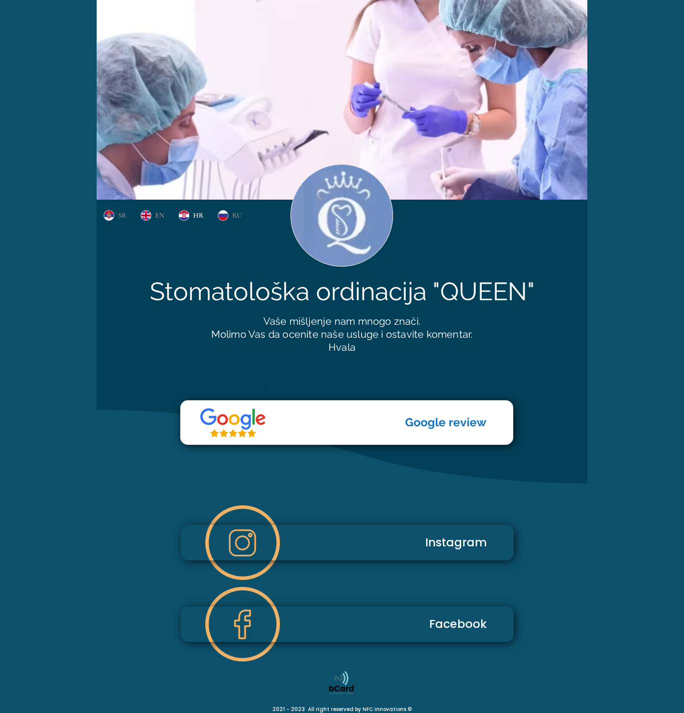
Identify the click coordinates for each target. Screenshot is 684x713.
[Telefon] (232, 422)
